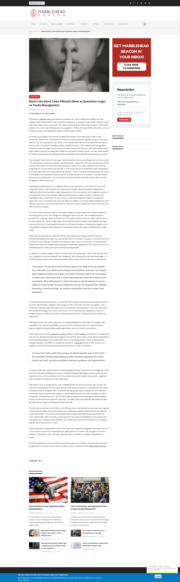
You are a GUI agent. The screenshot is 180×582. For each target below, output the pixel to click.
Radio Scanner (57, 24)
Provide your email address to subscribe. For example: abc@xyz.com (130, 114)
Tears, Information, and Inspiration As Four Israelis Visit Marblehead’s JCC (89, 507)
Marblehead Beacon (36, 110)
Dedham (69, 334)
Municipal (71, 24)
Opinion (84, 24)
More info (26, 580)
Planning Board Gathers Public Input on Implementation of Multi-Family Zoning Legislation (54, 545)
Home (33, 24)
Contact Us (123, 24)
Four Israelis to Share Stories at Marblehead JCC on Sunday (94, 532)
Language (33, 461)
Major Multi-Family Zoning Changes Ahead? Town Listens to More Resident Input (53, 533)
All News (43, 24)
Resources (108, 24)
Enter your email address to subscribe (128, 103)
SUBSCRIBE (124, 120)
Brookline (76, 334)
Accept (158, 576)
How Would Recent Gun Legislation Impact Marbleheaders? (47, 507)
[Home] (48, 13)
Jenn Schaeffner (50, 113)
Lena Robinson (36, 113)
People (96, 24)
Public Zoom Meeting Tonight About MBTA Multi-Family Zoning (96, 544)
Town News (37, 31)
